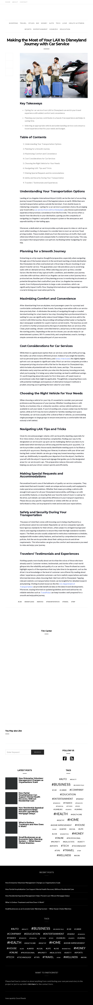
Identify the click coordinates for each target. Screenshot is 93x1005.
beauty (73, 779)
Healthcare (77, 814)
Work (77, 856)
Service (40, 602)
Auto (51, 23)
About (15, 2)
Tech (58, 23)
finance (68, 803)
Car (20, 602)
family (80, 799)
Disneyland (29, 602)
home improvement (62, 825)
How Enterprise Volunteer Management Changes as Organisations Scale (31, 780)
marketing (65, 834)
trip (73, 602)
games (68, 809)
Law (54, 829)
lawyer (63, 829)
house (80, 824)
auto (64, 779)
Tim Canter (46, 631)
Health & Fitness (76, 23)
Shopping (13, 23)
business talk (79, 785)
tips (58, 850)
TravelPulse (45, 592)
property (56, 842)
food (78, 806)
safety (82, 842)
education (68, 794)
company (77, 789)
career (63, 790)
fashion (57, 803)
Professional (74, 838)
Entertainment (40, 29)
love (55, 834)
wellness (64, 855)
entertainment (63, 798)
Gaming (79, 809)
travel (65, 602)
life (81, 829)
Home (7, 2)
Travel (23, 23)
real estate (69, 842)
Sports (28, 29)
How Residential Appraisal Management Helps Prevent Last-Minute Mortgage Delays (31, 811)
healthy (61, 820)
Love (64, 23)
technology (79, 846)
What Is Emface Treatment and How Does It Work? (31, 824)
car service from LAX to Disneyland (49, 210)
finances (79, 803)
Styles (31, 23)
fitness (69, 806)
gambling (58, 809)
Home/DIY (53, 29)
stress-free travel (63, 358)
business (62, 784)
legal (72, 829)
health (61, 814)
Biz (37, 23)
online (60, 838)
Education (65, 29)
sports (54, 846)
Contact (23, 2)
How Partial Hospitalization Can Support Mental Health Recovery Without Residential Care (29, 797)
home (74, 820)
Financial (60, 806)
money (79, 833)
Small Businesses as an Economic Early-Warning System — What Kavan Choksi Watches (30, 840)
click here (32, 984)
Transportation (53, 602)
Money (44, 23)
